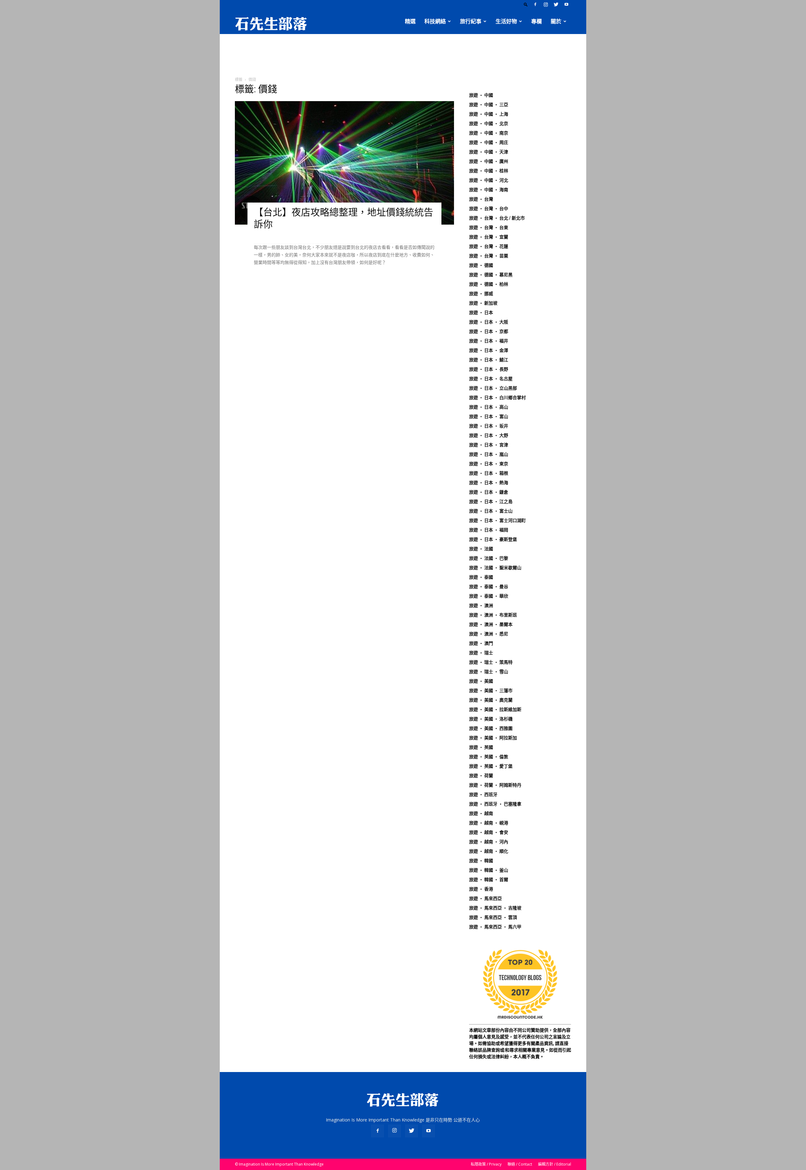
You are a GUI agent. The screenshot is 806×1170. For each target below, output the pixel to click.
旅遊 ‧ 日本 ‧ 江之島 (491, 501)
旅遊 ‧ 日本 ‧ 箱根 (488, 473)
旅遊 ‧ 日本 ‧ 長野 (488, 369)
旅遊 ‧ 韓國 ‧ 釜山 (488, 870)
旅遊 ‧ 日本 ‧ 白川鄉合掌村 (497, 397)
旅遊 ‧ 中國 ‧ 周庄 (488, 142)
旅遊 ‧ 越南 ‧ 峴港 (488, 822)
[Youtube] (566, 4)
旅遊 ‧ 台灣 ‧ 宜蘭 (488, 236)
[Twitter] (556, 4)
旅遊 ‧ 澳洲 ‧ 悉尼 (488, 633)
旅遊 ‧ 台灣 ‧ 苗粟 (488, 255)
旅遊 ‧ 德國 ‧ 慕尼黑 (491, 274)
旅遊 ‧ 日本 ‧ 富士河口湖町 (497, 520)
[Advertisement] (403, 56)
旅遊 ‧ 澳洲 (481, 605)
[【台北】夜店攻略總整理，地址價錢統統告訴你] (344, 163)
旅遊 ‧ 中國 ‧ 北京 (488, 123)
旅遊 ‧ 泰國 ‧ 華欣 (488, 596)
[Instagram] (545, 4)
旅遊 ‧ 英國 (481, 747)
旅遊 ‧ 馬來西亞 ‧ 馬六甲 (495, 926)
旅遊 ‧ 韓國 (481, 860)
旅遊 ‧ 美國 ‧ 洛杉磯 (491, 718)
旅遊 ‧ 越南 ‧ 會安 (488, 832)
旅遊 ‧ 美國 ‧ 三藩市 (491, 690)
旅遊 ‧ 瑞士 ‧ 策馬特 (491, 662)
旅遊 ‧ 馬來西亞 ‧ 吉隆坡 (495, 907)
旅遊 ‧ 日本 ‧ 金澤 (488, 350)
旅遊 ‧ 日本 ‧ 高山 (488, 407)
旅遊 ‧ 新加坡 (483, 303)
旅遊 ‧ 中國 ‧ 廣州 (488, 161)
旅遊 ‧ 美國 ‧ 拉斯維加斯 (495, 709)
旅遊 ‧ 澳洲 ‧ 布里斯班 (493, 614)
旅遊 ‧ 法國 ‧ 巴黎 (488, 558)
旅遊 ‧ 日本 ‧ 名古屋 (491, 378)
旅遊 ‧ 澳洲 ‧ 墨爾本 (491, 624)
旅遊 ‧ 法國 (481, 548)
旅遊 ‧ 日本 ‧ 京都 (488, 331)
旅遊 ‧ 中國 (481, 95)
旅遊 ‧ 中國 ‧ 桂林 (488, 170)
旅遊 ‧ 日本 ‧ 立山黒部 (493, 388)
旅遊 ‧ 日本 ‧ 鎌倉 (488, 492)
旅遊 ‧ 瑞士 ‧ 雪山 (488, 671)
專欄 (536, 21)
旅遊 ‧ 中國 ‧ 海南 (488, 189)
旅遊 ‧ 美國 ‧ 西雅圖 (491, 728)
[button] (526, 4)
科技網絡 (435, 21)
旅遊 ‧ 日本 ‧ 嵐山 (488, 454)
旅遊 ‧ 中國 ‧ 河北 (488, 180)
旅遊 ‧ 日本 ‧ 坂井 (488, 425)
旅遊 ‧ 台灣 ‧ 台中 (488, 208)
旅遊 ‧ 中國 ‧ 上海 (488, 114)
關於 (556, 21)
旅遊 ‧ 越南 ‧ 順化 (488, 851)
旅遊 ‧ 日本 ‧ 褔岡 (488, 529)
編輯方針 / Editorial (554, 1164)
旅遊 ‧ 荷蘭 (481, 775)
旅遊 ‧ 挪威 (481, 293)
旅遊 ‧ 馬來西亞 (485, 898)
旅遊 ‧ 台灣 (481, 199)
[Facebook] (535, 4)
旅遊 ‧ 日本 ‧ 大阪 (488, 321)
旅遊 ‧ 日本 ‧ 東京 (488, 463)
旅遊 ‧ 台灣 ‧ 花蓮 (488, 246)
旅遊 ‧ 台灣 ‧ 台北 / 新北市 (497, 218)
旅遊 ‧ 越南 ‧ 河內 (488, 841)
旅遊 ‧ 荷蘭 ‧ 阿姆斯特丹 (495, 785)
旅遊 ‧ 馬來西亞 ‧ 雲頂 (493, 917)
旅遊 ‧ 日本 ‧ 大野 (488, 435)
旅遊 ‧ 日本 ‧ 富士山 (491, 510)
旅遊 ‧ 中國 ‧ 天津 (488, 151)
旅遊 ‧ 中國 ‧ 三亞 (488, 104)
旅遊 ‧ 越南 (481, 813)
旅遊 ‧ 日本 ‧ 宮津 (488, 444)
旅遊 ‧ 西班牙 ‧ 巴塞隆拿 (495, 803)
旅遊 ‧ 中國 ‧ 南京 (488, 132)
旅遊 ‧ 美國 (481, 681)
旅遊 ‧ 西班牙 (483, 794)
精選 (410, 21)
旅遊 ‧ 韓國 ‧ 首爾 (488, 879)
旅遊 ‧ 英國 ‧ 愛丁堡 (491, 766)
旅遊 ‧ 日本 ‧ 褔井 (488, 340)
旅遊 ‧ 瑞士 (481, 652)
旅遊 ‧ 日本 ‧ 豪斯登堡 (493, 539)
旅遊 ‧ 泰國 (481, 577)
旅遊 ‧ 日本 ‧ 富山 (488, 416)
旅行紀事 (470, 21)
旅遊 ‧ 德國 (481, 265)
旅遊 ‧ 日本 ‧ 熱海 (488, 482)
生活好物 (506, 21)
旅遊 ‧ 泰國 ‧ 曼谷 (488, 586)
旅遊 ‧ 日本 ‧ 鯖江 (488, 359)
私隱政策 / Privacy (486, 1164)
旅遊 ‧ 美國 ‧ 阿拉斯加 (493, 737)
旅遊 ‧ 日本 (481, 312)
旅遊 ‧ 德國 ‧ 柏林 (488, 284)
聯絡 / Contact (520, 1164)
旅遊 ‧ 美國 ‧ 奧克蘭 (491, 700)
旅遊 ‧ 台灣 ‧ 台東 (488, 227)
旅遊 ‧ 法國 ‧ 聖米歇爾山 (495, 567)
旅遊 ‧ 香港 (481, 889)
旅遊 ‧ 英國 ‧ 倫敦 (488, 756)
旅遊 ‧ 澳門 (481, 643)
